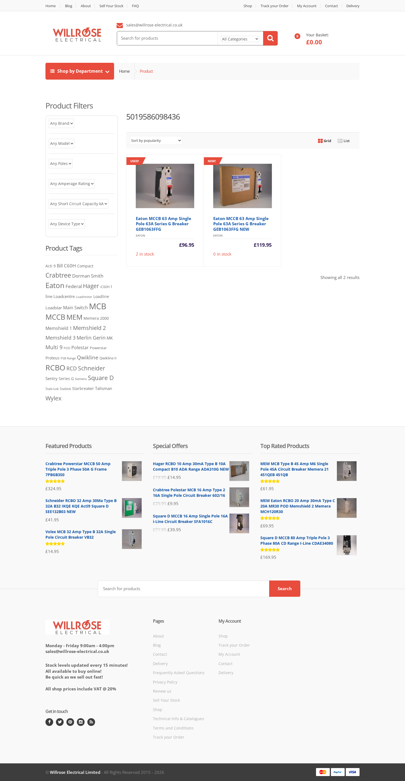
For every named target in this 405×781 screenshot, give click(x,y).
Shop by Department (80, 71)
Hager (91, 286)
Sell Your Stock (111, 6)
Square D (101, 377)
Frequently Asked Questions (179, 672)
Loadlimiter (84, 297)
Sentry (51, 378)
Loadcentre (64, 296)
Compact (85, 266)
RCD (71, 368)
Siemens (81, 379)
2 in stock (162, 208)
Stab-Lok (52, 388)
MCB (97, 306)
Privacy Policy (165, 682)
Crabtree (58, 275)
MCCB (55, 317)
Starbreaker (83, 388)
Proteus (52, 357)
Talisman (103, 388)
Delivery (353, 6)
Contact (331, 6)
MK (110, 338)
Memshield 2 (89, 328)
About (86, 6)
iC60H (105, 287)
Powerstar (98, 347)
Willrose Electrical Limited (75, 772)
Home (50, 6)
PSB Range (68, 358)
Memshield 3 (60, 337)
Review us (162, 691)
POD (67, 348)
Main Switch (75, 308)
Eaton (54, 285)
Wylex (53, 398)
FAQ (135, 6)
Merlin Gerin (91, 337)
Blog (68, 6)
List (346, 140)
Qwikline (87, 357)
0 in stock (240, 208)
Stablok (65, 388)
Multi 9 (54, 347)
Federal (74, 286)
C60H (70, 265)
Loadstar (53, 307)
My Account (307, 6)
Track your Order (274, 6)
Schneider (91, 368)
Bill (60, 265)
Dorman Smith (87, 276)
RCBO (55, 367)
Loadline (101, 296)
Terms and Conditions (173, 728)
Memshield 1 (58, 328)
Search (285, 588)
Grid (327, 140)
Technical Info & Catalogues (178, 718)
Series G (66, 378)
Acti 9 (50, 266)
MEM (74, 317)
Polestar (80, 348)
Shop (248, 6)
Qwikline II (108, 358)
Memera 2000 (96, 318)
